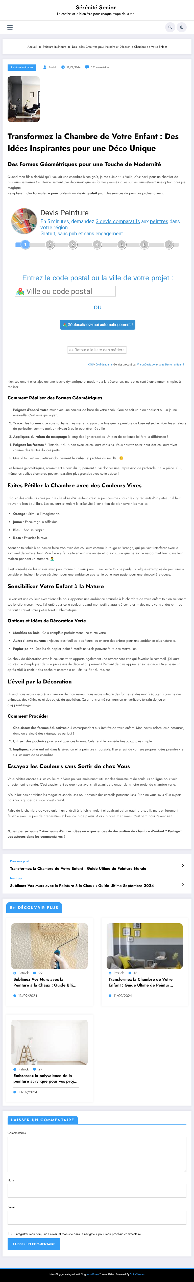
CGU (91, 364)
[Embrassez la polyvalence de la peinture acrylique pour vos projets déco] (49, 1042)
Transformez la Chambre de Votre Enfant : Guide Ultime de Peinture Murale (78, 868)
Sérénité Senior (96, 7)
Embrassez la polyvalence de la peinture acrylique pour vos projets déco (46, 1078)
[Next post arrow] (183, 885)
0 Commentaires (100, 67)
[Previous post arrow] (183, 865)
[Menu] (10, 27)
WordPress (93, 1274)
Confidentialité (103, 364)
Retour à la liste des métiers (99, 350)
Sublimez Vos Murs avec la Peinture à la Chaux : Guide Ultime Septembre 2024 (82, 885)
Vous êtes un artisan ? (171, 364)
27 (40, 1069)
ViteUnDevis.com (147, 364)
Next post (16, 878)
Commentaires (17, 1133)
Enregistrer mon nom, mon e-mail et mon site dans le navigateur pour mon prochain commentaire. (77, 1234)
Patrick (53, 67)
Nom (11, 1180)
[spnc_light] (182, 27)
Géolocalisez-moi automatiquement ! (100, 324)
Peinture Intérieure (22, 67)
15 (135, 972)
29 (40, 972)
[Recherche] (170, 27)
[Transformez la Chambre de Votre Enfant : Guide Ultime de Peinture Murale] (145, 946)
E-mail (11, 1207)
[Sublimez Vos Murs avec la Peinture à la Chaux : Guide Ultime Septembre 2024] (49, 946)
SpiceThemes (137, 1274)
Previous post (19, 861)
